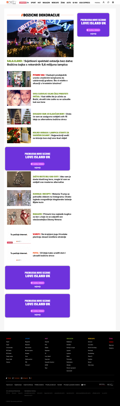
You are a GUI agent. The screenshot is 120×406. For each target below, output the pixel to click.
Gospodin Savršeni (49, 362)
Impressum (9, 385)
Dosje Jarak (9, 359)
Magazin (46, 2)
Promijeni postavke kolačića (72, 385)
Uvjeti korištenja (28, 385)
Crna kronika (9, 347)
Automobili (69, 371)
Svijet (7, 345)
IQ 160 (75, 2)
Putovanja (69, 359)
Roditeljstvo (70, 362)
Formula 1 (27, 365)
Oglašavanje (18, 385)
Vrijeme (8, 362)
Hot (39, 2)
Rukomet (27, 345)
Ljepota (68, 350)
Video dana (91, 365)
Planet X (90, 356)
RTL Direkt (8, 353)
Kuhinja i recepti (71, 347)
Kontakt (60, 385)
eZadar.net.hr (96, 393)
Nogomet (27, 342)
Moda (68, 356)
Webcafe (55, 2)
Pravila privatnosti (51, 385)
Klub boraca (28, 347)
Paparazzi (47, 350)
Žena (63, 2)
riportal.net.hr (70, 393)
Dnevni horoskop (92, 347)
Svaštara (90, 359)
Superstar (47, 359)
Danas (8, 338)
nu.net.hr (104, 393)
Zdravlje (69, 365)
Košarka (27, 353)
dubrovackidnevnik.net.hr (83, 393)
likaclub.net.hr (28, 395)
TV (45, 353)
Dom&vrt (69, 345)
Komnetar (90, 350)
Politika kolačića (39, 385)
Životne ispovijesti (71, 368)
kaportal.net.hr (48, 393)
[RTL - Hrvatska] (102, 385)
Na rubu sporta (29, 350)
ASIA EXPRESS (84, 2)
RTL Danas (8, 350)
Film (46, 345)
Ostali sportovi (28, 359)
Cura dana (90, 345)
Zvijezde (47, 342)
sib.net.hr (39, 393)
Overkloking (91, 353)
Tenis (26, 356)
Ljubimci (69, 353)
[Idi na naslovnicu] (12, 4)
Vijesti (7, 342)
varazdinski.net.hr (59, 393)
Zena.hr (14, 393)
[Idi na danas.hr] (24, 2)
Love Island (48, 356)
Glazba (46, 347)
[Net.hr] (110, 385)
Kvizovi (89, 362)
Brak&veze (69, 342)
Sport (33, 2)
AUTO (69, 2)
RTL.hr (8, 393)
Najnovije (111, 345)
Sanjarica (111, 348)
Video (111, 342)
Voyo (46, 368)
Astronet (90, 342)
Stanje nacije (9, 356)
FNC (26, 362)
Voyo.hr (20, 393)
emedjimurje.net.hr (29, 393)
